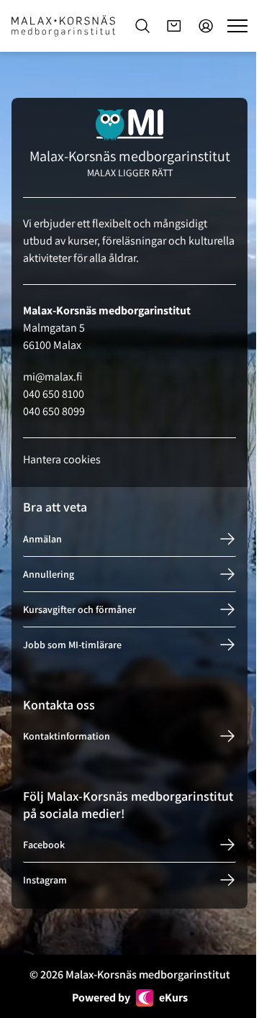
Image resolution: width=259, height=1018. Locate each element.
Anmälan (42, 538)
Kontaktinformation (66, 736)
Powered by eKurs (130, 997)
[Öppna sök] (142, 26)
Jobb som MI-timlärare (72, 644)
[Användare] (206, 26)
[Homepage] (63, 26)
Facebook (44, 844)
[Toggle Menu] (237, 26)
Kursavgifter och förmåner (79, 609)
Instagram (45, 879)
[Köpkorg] (174, 26)
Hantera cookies (62, 459)
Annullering (48, 574)
